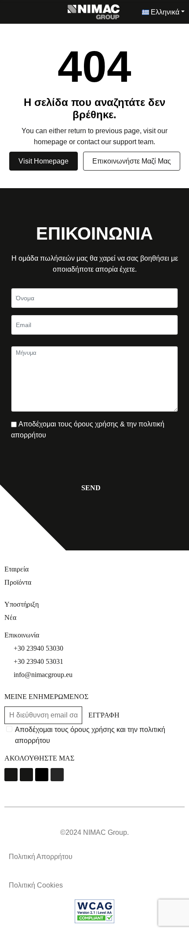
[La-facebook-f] (11, 774)
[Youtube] (26, 774)
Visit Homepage (43, 161)
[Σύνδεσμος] (93, 11)
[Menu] (8, 12)
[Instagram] (57, 774)
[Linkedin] (41, 774)
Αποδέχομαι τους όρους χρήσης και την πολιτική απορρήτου (90, 735)
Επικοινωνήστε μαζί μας (131, 161)
